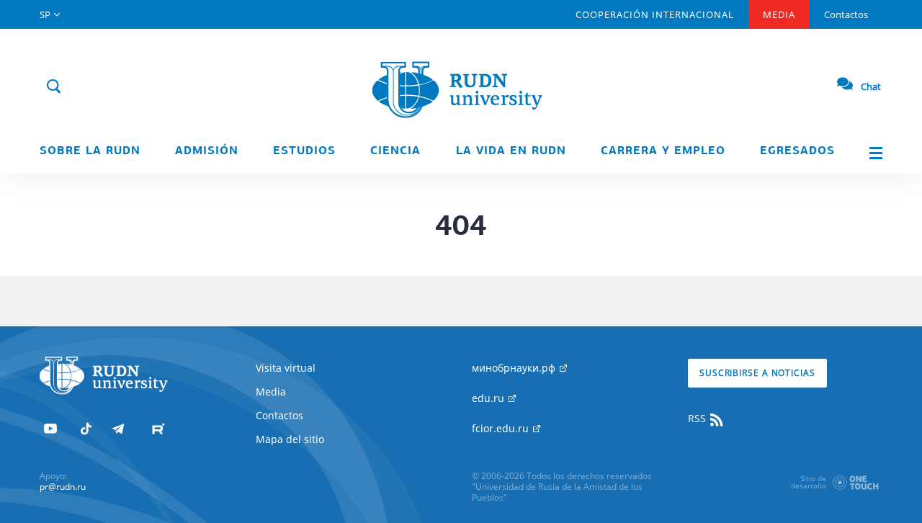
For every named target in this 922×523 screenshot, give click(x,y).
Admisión (206, 151)
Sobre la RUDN (90, 151)
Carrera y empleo (663, 151)
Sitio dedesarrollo (808, 482)
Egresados (797, 151)
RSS (698, 418)
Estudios (304, 151)
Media (779, 14)
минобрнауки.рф (515, 368)
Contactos (846, 14)
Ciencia (395, 151)
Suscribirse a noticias (757, 373)
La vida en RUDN (511, 151)
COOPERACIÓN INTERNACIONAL (655, 14)
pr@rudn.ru (63, 486)
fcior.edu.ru (502, 428)
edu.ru (489, 398)
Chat (871, 86)
